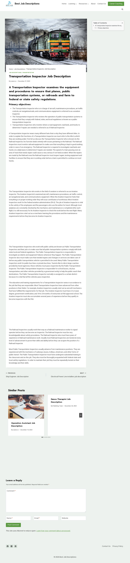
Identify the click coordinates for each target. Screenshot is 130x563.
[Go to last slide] (11, 415)
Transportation (28, 72)
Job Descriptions (19, 69)
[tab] (42, 437)
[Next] (80, 415)
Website (65, 518)
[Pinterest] (15, 546)
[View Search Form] (122, 9)
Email (37, 518)
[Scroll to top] (125, 557)
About (93, 3)
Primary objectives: (103, 28)
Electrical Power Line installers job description (68, 375)
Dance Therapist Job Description (61, 400)
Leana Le (13, 81)
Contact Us (101, 3)
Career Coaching (116, 3)
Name (10, 518)
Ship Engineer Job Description (17, 375)
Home (64, 3)
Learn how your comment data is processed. (53, 531)
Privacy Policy (117, 546)
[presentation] (26, 407)
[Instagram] (11, 546)
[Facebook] (7, 546)
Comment (11, 491)
